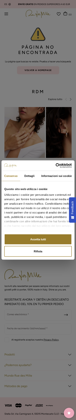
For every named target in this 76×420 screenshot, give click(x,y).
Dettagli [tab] (29, 175)
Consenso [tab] (11, 175)
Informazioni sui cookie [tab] (56, 175)
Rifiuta (38, 251)
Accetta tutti (38, 239)
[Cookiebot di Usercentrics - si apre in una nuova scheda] (55, 165)
